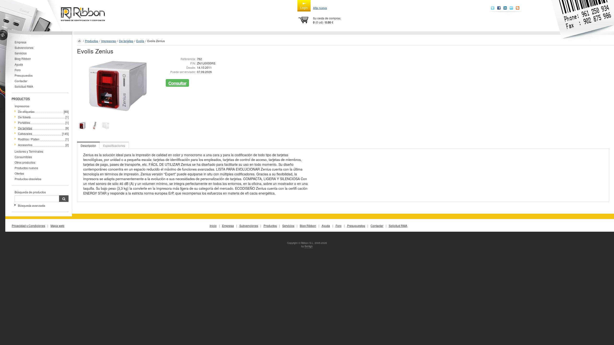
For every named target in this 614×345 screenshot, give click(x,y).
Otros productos (25, 162)
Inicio (213, 226)
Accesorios (25, 145)
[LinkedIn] (505, 8)
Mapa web (57, 226)
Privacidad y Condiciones (28, 226)
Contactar (21, 81)
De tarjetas (25, 128)
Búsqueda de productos (30, 192)
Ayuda (19, 64)
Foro (18, 70)
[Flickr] (511, 8)
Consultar (177, 83)
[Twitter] (493, 8)
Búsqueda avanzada (31, 205)
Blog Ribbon (23, 59)
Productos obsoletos (28, 179)
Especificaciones (114, 146)
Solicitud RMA (24, 86)
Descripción (88, 146)
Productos (91, 41)
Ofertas (19, 173)
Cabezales (25, 134)
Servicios (21, 53)
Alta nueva (320, 8)
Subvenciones (24, 48)
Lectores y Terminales (29, 151)
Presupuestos (24, 75)
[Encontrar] (64, 198)
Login (304, 8)
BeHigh (309, 246)
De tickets (24, 117)
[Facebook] (499, 8)
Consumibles (23, 157)
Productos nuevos (26, 168)
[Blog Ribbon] (518, 8)
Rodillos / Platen (28, 139)
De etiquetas (26, 111)
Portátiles (24, 123)
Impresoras (22, 106)
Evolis (140, 41)
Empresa (20, 42)
